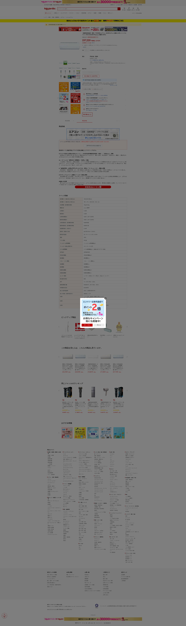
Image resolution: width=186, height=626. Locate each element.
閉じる (99, 325)
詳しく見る (87, 325)
